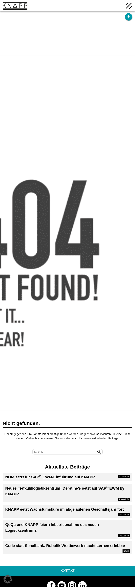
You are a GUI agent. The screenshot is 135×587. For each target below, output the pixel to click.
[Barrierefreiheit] (128, 17)
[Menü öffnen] (128, 5)
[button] (7, 579)
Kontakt (68, 570)
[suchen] (99, 451)
